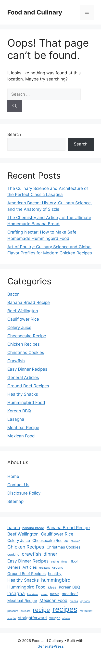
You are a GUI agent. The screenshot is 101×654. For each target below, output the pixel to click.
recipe (41, 609)
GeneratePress (51, 646)
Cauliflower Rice (23, 319)
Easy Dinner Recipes (27, 369)
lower (44, 594)
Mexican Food (21, 435)
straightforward (32, 617)
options (85, 601)
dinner (50, 554)
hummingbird (56, 580)
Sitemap (15, 501)
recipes (64, 609)
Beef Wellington (22, 310)
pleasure (12, 611)
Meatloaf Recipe (23, 427)
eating (55, 561)
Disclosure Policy (23, 493)
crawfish (31, 554)
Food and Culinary (34, 12)
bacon (13, 527)
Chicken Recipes (23, 344)
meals (54, 594)
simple (11, 618)
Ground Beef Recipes (28, 385)
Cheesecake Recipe (26, 335)
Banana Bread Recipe (28, 302)
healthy (55, 573)
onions (74, 601)
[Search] (14, 106)
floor (74, 561)
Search (14, 134)
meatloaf (70, 593)
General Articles (23, 377)
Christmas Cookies (25, 352)
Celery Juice (19, 327)
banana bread (33, 528)
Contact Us (18, 484)
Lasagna (15, 419)
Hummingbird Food (26, 402)
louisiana (32, 594)
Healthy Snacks (22, 394)
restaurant (86, 611)
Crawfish (16, 360)
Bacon (13, 294)
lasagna (16, 593)
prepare (25, 611)
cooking (13, 554)
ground (57, 567)
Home (13, 476)
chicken (75, 541)
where (66, 618)
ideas (52, 587)
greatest (44, 567)
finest (64, 561)
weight (54, 618)
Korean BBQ (19, 410)
